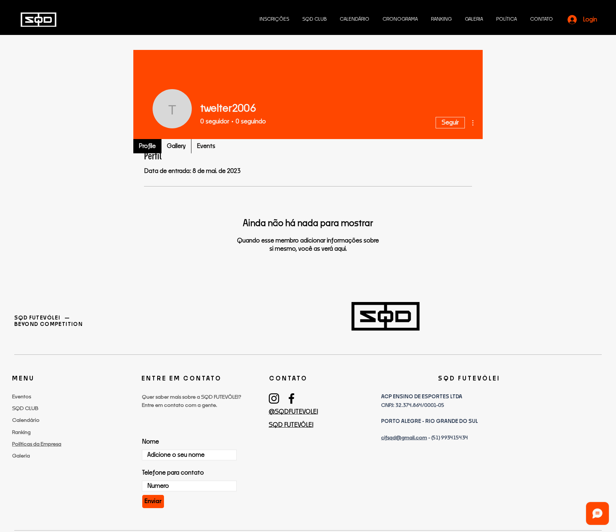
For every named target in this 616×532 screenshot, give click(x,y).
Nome (150, 442)
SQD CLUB (25, 408)
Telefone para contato (173, 473)
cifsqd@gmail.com (404, 437)
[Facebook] (291, 398)
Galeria (21, 456)
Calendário (26, 420)
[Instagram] (274, 398)
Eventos (21, 396)
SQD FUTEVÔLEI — (42, 318)
